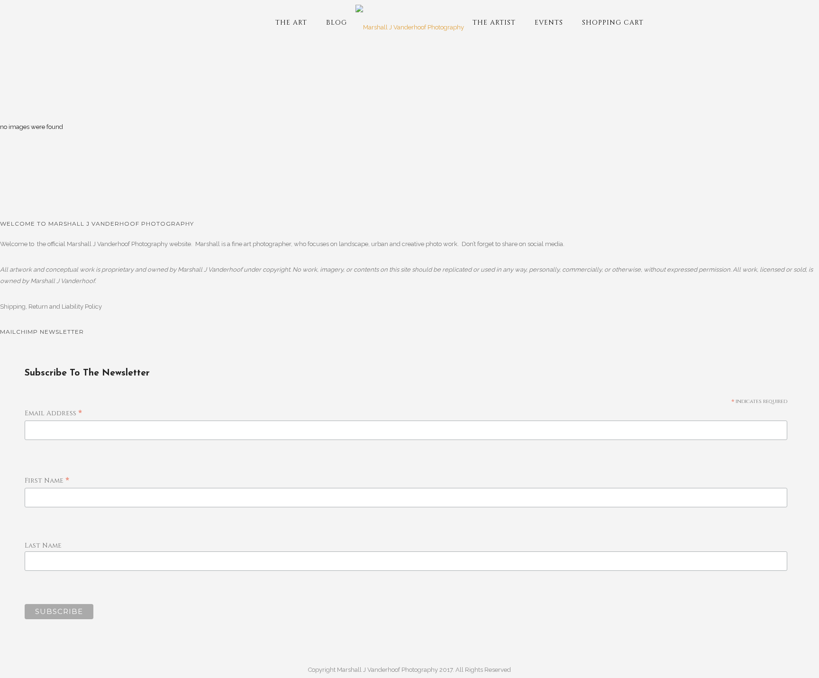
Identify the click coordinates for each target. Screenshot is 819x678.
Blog (336, 22)
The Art (291, 22)
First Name (47, 481)
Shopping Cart (613, 22)
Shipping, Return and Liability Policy (51, 306)
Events (549, 22)
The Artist (494, 22)
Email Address (53, 413)
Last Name (43, 545)
